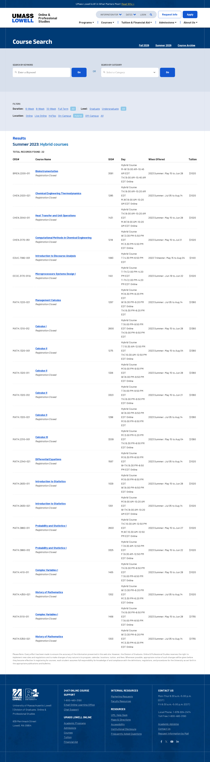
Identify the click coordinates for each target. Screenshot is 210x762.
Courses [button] (106, 22)
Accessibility (118, 724)
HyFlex (52, 115)
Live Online (41, 115)
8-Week (40, 108)
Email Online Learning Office (79, 704)
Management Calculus (48, 300)
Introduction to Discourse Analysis (55, 255)
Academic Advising (168, 724)
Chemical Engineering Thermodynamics (58, 193)
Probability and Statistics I (51, 525)
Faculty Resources (121, 701)
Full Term (63, 108)
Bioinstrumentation (46, 171)
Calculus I (41, 326)
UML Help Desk (119, 715)
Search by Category (111, 65)
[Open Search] (150, 14)
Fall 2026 (144, 45)
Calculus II (41, 348)
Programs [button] (85, 22)
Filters (16, 104)
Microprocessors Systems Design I (55, 273)
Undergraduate (110, 108)
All (73, 108)
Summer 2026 (163, 45)
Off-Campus (92, 115)
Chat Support (71, 709)
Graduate (95, 108)
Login (143, 14)
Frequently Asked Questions (126, 733)
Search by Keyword (23, 65)
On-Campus (64, 115)
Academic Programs (75, 723)
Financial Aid (71, 741)
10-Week (51, 108)
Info (169, 14)
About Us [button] (189, 22)
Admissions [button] (166, 22)
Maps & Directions (121, 719)
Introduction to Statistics (50, 481)
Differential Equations (48, 459)
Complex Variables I (46, 570)
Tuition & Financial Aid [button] (135, 22)
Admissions (70, 727)
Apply (190, 14)
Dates (129, 14)
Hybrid (78, 115)
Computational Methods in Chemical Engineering (63, 237)
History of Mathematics (49, 592)
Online (29, 115)
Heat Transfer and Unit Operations (55, 215)
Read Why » (127, 3)
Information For (109, 14)
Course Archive (186, 45)
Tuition (68, 737)
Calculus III (41, 437)
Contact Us (164, 728)
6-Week (30, 108)
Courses (68, 732)
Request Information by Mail (173, 733)
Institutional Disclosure (123, 729)
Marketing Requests (122, 696)
